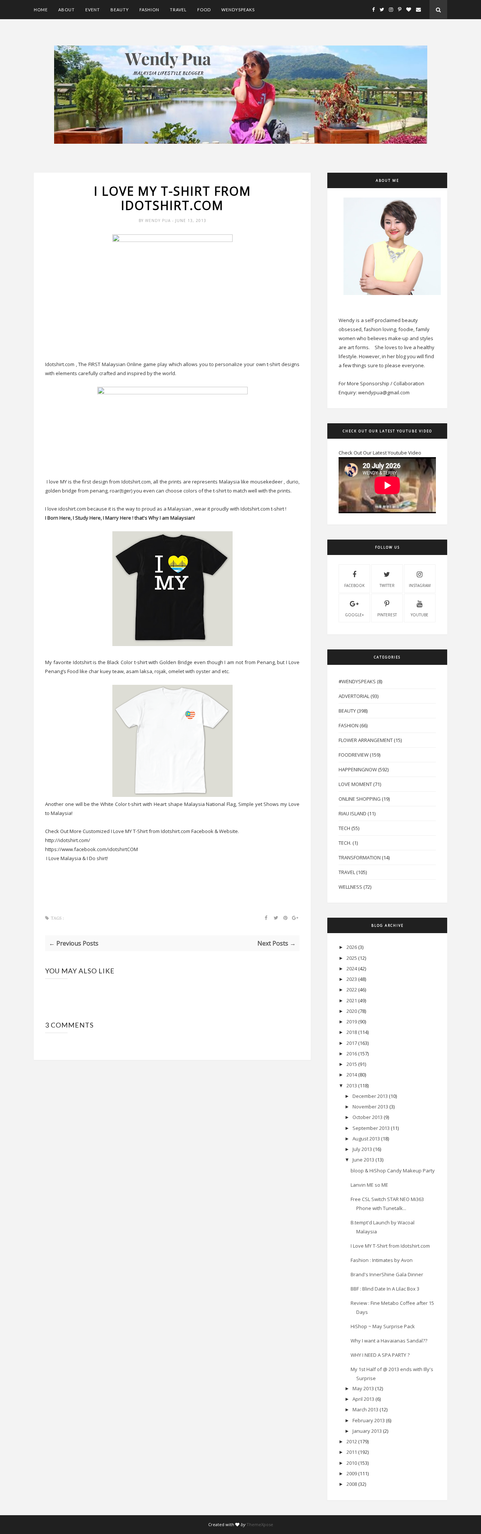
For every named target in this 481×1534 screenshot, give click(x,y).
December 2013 (370, 1096)
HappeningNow (358, 769)
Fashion (149, 9)
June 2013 (363, 1159)
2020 (351, 1011)
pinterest (387, 614)
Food (204, 9)
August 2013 (366, 1138)
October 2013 (367, 1117)
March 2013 (365, 1409)
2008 (351, 1484)
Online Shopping (360, 798)
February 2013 (368, 1420)
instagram (420, 585)
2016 (351, 1053)
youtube (419, 614)
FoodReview (354, 754)
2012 (351, 1441)
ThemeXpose (260, 1524)
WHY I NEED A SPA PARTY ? (380, 1355)
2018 (351, 1032)
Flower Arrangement (366, 740)
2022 (351, 989)
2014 (351, 1074)
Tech (344, 828)
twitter (387, 585)
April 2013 (363, 1399)
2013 (351, 1085)
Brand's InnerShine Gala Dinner (387, 1274)
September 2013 (371, 1128)
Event (92, 9)
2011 (351, 1452)
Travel (178, 9)
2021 (351, 1000)
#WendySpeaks (357, 681)
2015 (351, 1064)
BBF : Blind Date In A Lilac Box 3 (385, 1288)
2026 (351, 947)
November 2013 (370, 1106)
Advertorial (354, 696)
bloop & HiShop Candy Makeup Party (393, 1170)
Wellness (350, 886)
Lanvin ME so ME (369, 1184)
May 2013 (363, 1388)
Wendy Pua (158, 220)
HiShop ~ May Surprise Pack (383, 1326)
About (66, 9)
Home (41, 9)
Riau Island (352, 813)
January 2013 (367, 1431)
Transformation (360, 857)
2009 (351, 1473)
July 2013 (362, 1149)
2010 (351, 1463)
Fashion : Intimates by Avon (382, 1260)
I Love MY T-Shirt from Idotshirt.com (390, 1245)
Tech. (345, 842)
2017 (351, 1043)
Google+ (354, 614)
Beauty (119, 9)
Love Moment (355, 784)
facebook (354, 585)
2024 (351, 968)
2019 (351, 1021)
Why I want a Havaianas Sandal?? (389, 1340)
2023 (351, 979)
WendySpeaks (238, 9)
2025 (351, 958)
